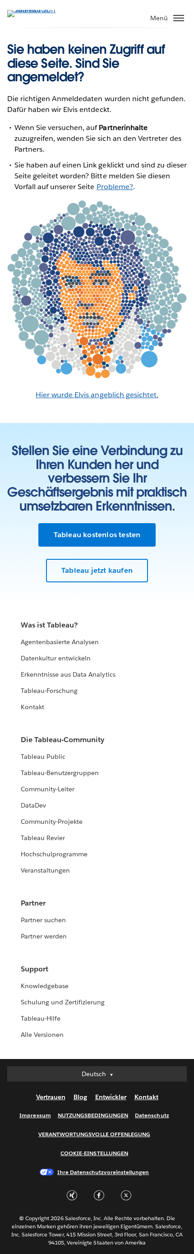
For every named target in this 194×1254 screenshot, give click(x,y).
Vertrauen (50, 1097)
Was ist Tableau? (49, 625)
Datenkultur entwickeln (56, 658)
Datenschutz (152, 1115)
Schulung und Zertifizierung (63, 1002)
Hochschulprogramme (54, 854)
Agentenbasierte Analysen (60, 642)
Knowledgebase (45, 986)
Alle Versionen (42, 1035)
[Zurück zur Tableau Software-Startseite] (38, 9)
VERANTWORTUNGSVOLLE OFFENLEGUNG (94, 1134)
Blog (80, 1097)
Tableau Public (43, 756)
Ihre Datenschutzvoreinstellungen (103, 1172)
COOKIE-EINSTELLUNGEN (94, 1153)
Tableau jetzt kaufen (97, 570)
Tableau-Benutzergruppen (60, 773)
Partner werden (44, 936)
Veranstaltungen (45, 870)
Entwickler (110, 1097)
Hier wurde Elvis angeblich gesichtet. (97, 394)
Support (34, 969)
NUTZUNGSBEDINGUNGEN (93, 1115)
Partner (33, 903)
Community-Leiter (47, 789)
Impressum (35, 1115)
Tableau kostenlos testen (97, 534)
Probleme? (115, 186)
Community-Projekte (52, 821)
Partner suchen (43, 920)
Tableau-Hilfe (40, 1018)
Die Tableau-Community (62, 739)
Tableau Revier (43, 838)
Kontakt (32, 707)
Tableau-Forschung (49, 691)
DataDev (33, 805)
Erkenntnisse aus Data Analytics (68, 674)
